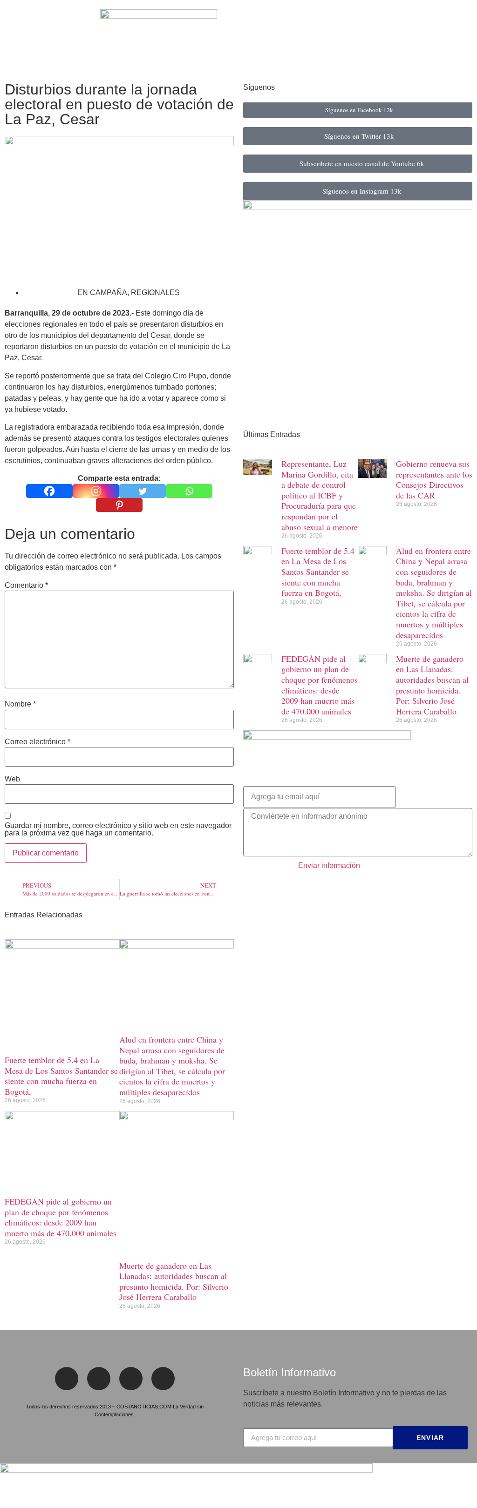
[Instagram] (96, 491)
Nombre (20, 704)
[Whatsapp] (189, 491)
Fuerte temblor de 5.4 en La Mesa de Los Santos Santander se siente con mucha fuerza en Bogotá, (61, 1075)
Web (12, 779)
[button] (13, 38)
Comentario (26, 585)
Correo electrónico (37, 742)
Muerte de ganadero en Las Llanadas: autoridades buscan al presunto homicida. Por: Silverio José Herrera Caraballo (173, 1281)
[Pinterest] (119, 505)
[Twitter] (142, 491)
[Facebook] (49, 491)
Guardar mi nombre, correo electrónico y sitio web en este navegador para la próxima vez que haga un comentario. (118, 829)
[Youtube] (163, 1378)
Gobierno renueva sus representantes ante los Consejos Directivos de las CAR (434, 479)
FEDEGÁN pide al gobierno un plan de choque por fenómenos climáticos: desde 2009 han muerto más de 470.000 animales (60, 1217)
